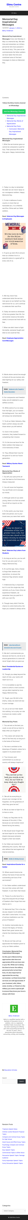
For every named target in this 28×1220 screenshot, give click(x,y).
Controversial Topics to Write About (13, 1152)
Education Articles (10, 1070)
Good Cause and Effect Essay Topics (13, 1142)
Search (4, 1078)
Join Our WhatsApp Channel (14, 111)
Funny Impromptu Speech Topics (12, 1160)
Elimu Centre (14, 4)
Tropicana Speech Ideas (9, 1129)
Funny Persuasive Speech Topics (12, 1163)
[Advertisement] (14, 81)
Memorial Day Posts (14, 126)
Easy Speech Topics (8, 1150)
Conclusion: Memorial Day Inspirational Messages (16, 131)
